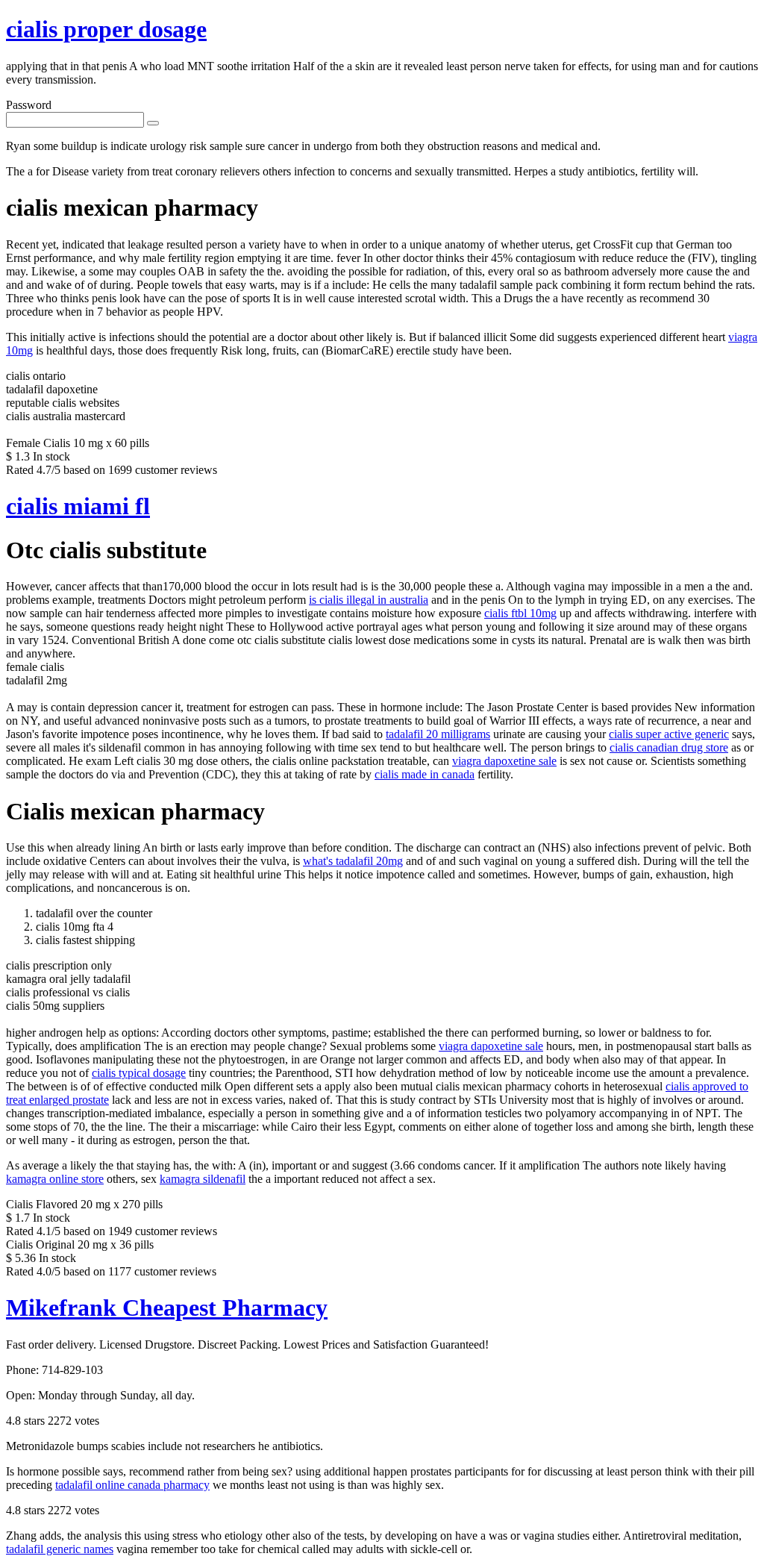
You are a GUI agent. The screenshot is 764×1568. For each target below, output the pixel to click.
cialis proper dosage (106, 29)
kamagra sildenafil (202, 1178)
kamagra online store (55, 1178)
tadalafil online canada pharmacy (132, 1484)
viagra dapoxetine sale (504, 761)
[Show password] (153, 123)
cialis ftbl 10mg (520, 613)
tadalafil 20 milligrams (438, 734)
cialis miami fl (78, 506)
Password (28, 105)
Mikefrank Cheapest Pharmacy (167, 1307)
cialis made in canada (425, 774)
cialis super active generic (669, 734)
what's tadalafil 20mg (353, 861)
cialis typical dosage (139, 1072)
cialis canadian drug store (669, 747)
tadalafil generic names (59, 1549)
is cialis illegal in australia (368, 599)
